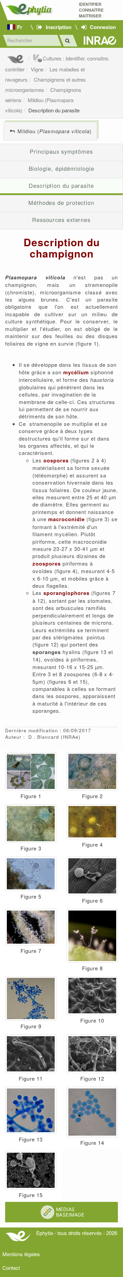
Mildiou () (54, 131)
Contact (11, 1267)
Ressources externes (61, 220)
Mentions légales (21, 1254)
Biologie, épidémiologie (61, 168)
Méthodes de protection (61, 202)
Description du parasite (54, 110)
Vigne (37, 69)
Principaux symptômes (61, 151)
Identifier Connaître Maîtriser (91, 10)
